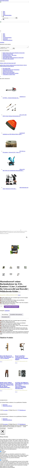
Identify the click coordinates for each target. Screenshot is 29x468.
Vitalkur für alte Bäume (8, 70)
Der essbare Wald (6, 68)
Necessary (4, 451)
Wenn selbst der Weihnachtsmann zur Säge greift (13, 57)
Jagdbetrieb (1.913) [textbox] (14, 47)
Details (19, 295)
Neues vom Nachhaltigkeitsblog (13, 66)
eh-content (5, 410)
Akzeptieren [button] (10, 428)
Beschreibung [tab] (5, 314)
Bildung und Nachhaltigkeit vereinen (10, 73)
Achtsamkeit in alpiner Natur (9, 74)
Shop (4, 14)
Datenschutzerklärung (7, 40)
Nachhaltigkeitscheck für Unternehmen (11, 69)
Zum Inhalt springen (4, 0)
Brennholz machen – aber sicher (9, 55)
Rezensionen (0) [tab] (5, 317)
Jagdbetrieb (4, 231)
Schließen (2, 42)
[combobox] (14, 47)
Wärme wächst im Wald (8, 54)
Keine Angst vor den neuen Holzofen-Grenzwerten (13, 52)
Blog (4, 12)
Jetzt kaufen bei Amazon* (11, 306)
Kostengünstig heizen (7, 56)
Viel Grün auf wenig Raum (8, 72)
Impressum (5, 38)
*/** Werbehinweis (21, 410)
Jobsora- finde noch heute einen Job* (8, 63)
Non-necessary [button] (3, 458)
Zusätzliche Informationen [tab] (16, 314)
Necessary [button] (2, 450)
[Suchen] (16, 18)
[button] (26, 237)
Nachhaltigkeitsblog (7, 15)
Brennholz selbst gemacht (8, 58)
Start (4, 11)
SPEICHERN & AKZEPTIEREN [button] (7, 467)
